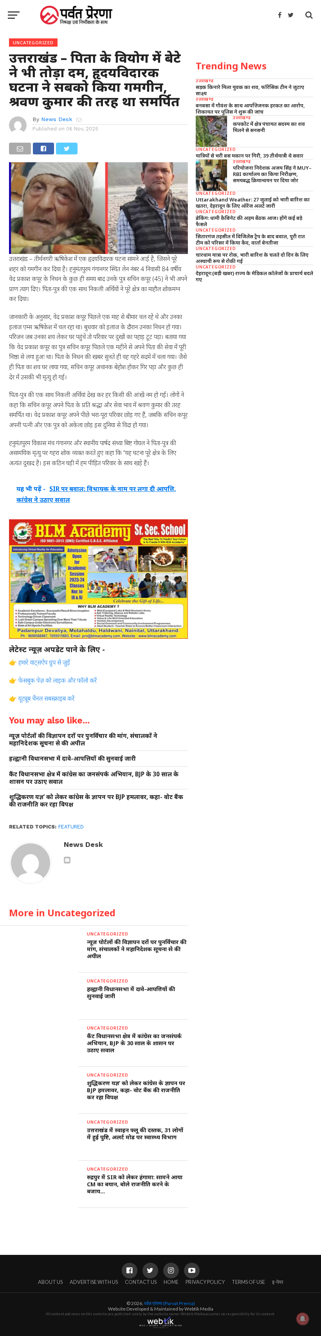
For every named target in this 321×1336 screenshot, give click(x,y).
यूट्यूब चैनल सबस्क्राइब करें (46, 698)
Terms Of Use (248, 1282)
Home (171, 1282)
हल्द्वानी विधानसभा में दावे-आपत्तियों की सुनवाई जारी (72, 758)
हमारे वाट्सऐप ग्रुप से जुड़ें (44, 662)
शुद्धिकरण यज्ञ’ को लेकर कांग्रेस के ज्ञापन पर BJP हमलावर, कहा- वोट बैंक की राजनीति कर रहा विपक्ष (96, 800)
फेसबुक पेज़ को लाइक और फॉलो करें (57, 680)
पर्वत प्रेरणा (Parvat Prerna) (169, 1303)
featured (71, 827)
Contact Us (141, 1282)
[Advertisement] (254, 344)
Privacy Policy (205, 1282)
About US (50, 1282)
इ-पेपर (277, 1282)
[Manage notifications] (302, 1318)
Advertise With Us (94, 1282)
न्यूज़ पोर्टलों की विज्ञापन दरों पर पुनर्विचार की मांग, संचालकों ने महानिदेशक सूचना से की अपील (83, 739)
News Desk (56, 119)
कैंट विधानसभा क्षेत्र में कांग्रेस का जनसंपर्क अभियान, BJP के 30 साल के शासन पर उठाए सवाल (94, 777)
